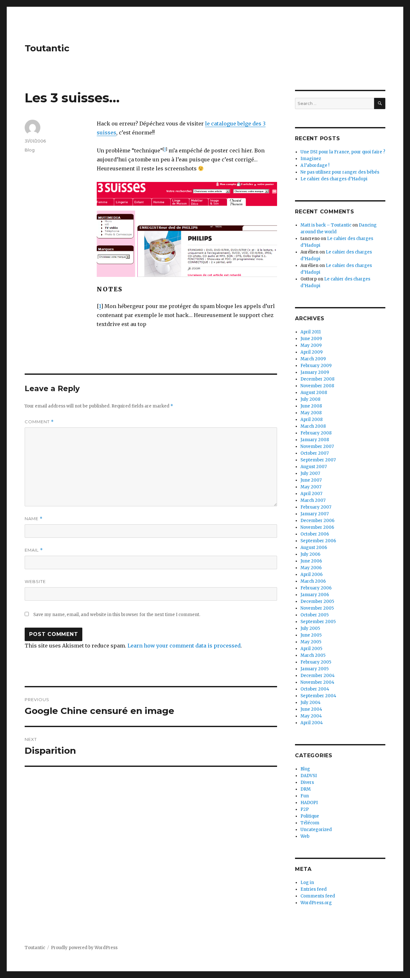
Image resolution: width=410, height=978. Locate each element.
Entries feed (313, 889)
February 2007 (315, 507)
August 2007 (313, 466)
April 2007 (311, 493)
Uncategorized (316, 829)
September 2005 (318, 621)
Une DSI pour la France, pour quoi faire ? (342, 152)
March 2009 (313, 359)
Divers (307, 782)
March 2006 (313, 581)
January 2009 (314, 372)
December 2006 (317, 520)
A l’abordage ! (314, 165)
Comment (39, 422)
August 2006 (313, 547)
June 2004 (311, 709)
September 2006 (318, 541)
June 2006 (311, 561)
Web (304, 836)
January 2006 (314, 594)
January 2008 (314, 439)
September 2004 (318, 696)
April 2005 (311, 648)
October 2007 (314, 453)
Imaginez (310, 158)
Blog (30, 149)
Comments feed (317, 896)
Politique (309, 816)
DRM (305, 789)
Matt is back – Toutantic (325, 225)
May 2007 (310, 487)
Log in (307, 882)
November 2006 (317, 527)
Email (34, 550)
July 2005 (310, 628)
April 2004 (311, 722)
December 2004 (317, 675)
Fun (304, 796)
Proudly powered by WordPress (84, 947)
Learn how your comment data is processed (184, 645)
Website (35, 581)
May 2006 (311, 567)
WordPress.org (316, 902)
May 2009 (311, 345)
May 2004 (311, 716)
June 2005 (311, 635)
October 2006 (314, 534)
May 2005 (310, 642)
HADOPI (309, 802)
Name (34, 518)
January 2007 (314, 514)
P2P (304, 809)
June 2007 (311, 480)
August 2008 (313, 392)
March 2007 (312, 500)
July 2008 (310, 399)
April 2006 (311, 574)
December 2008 (317, 379)
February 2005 (315, 662)
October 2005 (314, 615)
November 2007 (317, 446)
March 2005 (312, 655)
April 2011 (310, 332)
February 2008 (316, 433)
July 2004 (310, 702)
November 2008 (317, 386)
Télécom (309, 823)
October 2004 (314, 689)
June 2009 (311, 338)
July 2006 (310, 554)
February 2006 (316, 588)
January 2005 (314, 669)
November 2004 (317, 682)
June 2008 (311, 406)
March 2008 (313, 426)
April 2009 (311, 352)
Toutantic (47, 48)
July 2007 (310, 473)
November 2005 (317, 608)
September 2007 (318, 460)
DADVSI (308, 775)
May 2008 (311, 413)
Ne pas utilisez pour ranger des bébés (339, 172)
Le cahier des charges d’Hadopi (333, 179)
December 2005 (317, 601)
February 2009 (316, 365)
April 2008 (311, 419)
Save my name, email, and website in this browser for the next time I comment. (116, 614)
